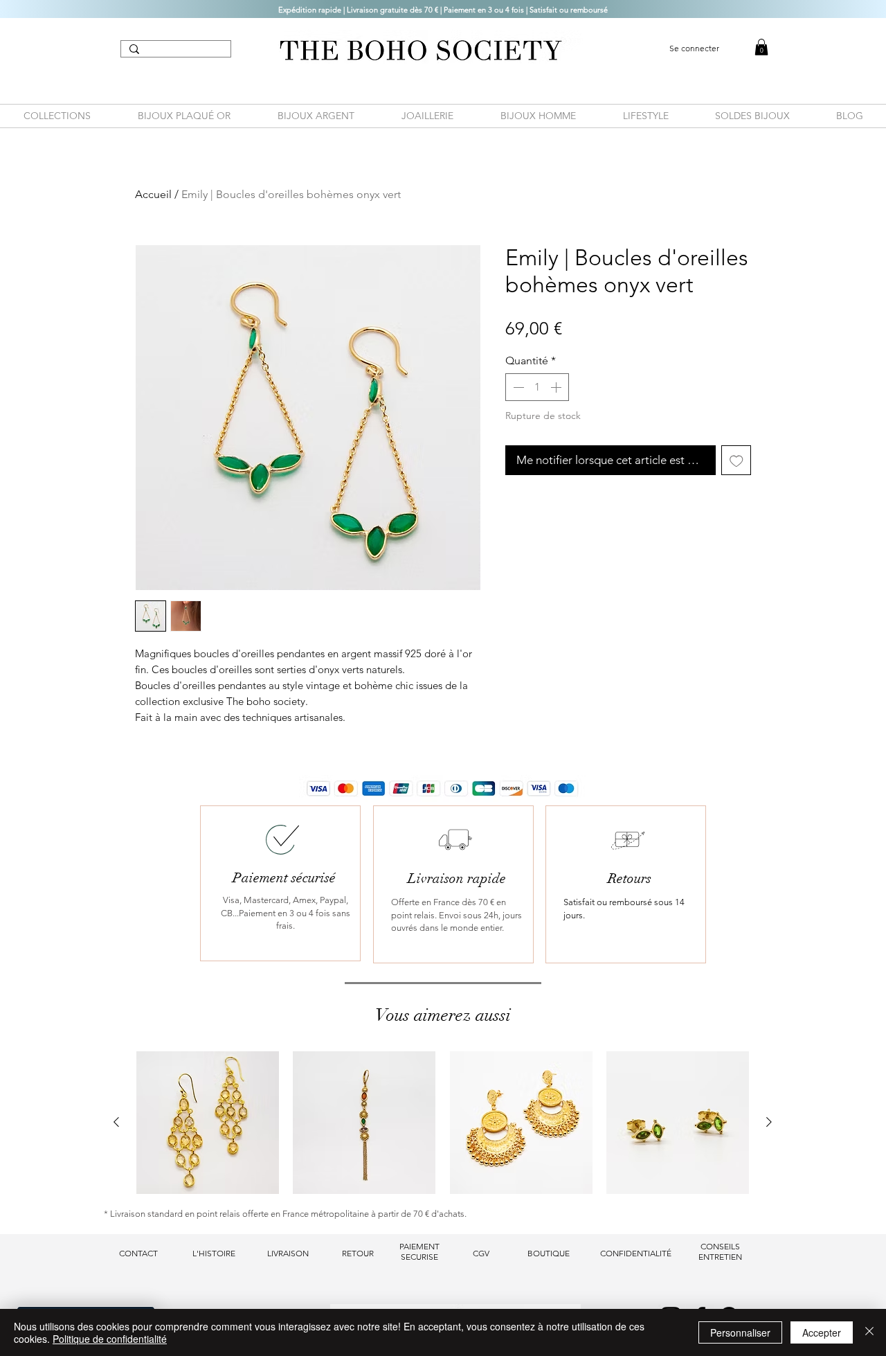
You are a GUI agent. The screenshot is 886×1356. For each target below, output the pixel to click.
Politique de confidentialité (110, 1339)
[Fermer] (869, 1332)
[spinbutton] (537, 387)
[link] (761, 47)
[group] (442, 1123)
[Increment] (557, 387)
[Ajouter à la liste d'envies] (736, 460)
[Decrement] (517, 387)
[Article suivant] (769, 1122)
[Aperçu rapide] (207, 1122)
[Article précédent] (116, 1122)
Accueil (153, 194)
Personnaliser (740, 1332)
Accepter (821, 1332)
